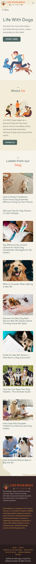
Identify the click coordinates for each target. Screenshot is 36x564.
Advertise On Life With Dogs (12, 550)
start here (12, 39)
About (14, 548)
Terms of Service (10, 552)
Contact (21, 548)
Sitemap (18, 554)
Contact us (10, 142)
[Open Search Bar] (33, 3)
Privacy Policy (28, 550)
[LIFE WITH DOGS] (13, 3)
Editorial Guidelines (24, 552)
